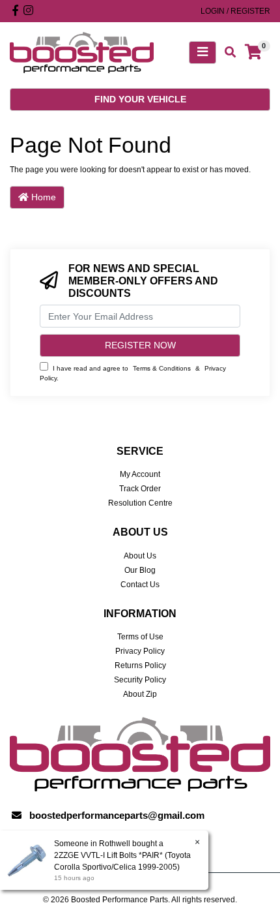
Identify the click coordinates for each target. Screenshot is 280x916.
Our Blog (140, 570)
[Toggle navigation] (202, 52)
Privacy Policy (140, 651)
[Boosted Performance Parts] (82, 52)
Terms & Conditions (162, 368)
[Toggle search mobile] (226, 52)
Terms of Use (140, 636)
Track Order (140, 488)
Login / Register (235, 11)
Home (42, 197)
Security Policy (140, 679)
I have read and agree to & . (133, 373)
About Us (140, 555)
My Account (140, 474)
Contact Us (140, 584)
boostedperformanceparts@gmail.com (116, 815)
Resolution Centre (140, 503)
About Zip (140, 694)
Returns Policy (140, 665)
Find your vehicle (140, 99)
